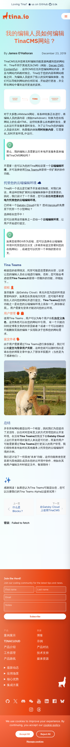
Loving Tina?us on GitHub (34, 4)
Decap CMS (56, 65)
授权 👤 (9, 287)
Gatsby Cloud (25, 205)
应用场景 (13, 673)
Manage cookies (35, 741)
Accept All (24, 734)
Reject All (45, 734)
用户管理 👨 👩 (14, 313)
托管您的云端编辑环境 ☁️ (22, 183)
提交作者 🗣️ (12, 339)
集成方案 (13, 685)
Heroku (52, 205)
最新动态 (13, 667)
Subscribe (35, 616)
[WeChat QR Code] (31, 701)
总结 (7, 423)
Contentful (10, 69)
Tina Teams (32, 169)
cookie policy (51, 725)
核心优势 (13, 679)
